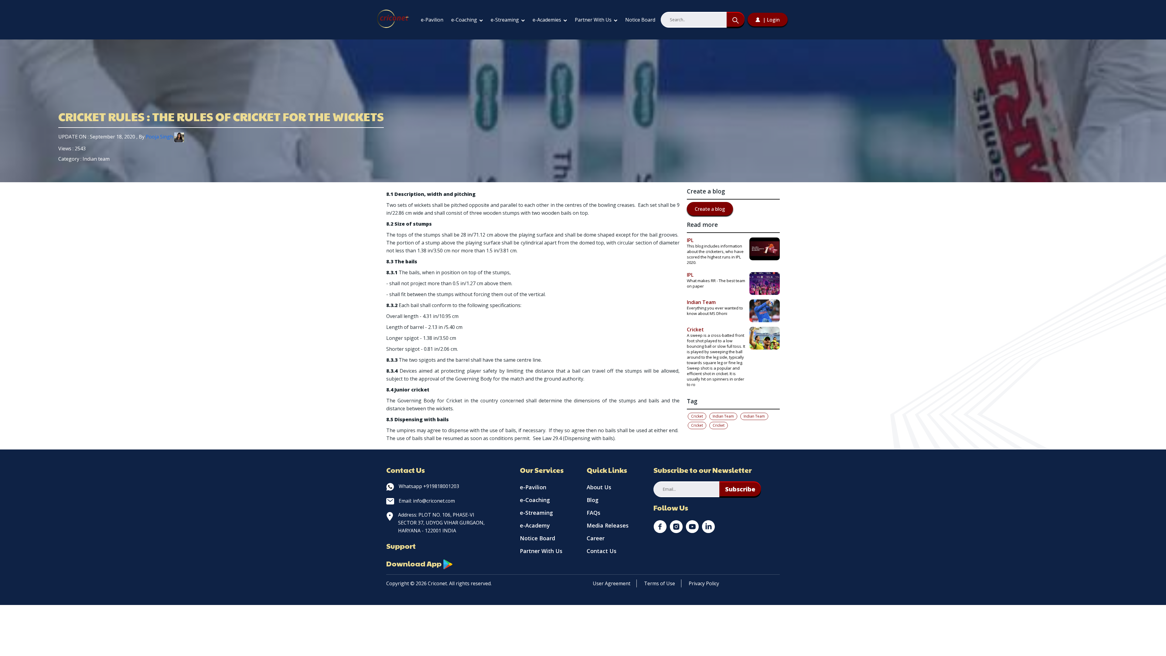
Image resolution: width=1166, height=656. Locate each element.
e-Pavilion (432, 19)
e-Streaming (505, 19)
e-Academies (547, 19)
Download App (414, 563)
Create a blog (710, 209)
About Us (599, 487)
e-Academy (535, 525)
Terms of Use (659, 583)
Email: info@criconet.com (427, 500)
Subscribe (740, 489)
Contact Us (601, 551)
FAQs (593, 512)
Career (596, 538)
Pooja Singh (160, 136)
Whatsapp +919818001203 (429, 486)
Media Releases (608, 525)
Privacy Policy (704, 583)
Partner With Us (594, 19)
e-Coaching (464, 19)
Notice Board (640, 19)
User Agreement (611, 583)
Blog (592, 500)
